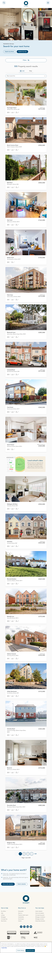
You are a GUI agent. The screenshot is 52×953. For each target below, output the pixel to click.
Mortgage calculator (39, 919)
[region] (26, 947)
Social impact (21, 919)
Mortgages (3, 917)
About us (20, 913)
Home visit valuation (39, 913)
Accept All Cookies (30, 950)
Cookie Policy (4, 947)
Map (30, 71)
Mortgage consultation (40, 917)
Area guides (20, 911)
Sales (2, 913)
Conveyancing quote (39, 915)
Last (35, 853)
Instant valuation (38, 911)
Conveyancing (4, 919)
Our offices (3, 911)
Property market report (23, 915)
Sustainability (21, 917)
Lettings (3, 915)
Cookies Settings (20, 950)
